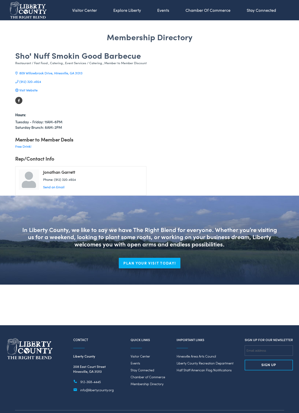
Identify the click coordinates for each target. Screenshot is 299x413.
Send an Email (53, 187)
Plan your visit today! (149, 263)
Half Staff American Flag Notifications (204, 370)
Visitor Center (140, 356)
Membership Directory (147, 384)
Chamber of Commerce (148, 377)
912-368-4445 (90, 382)
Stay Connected (142, 370)
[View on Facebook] (18, 103)
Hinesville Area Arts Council (196, 356)
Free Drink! (23, 146)
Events (135, 363)
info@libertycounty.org (97, 390)
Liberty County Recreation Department (205, 363)
